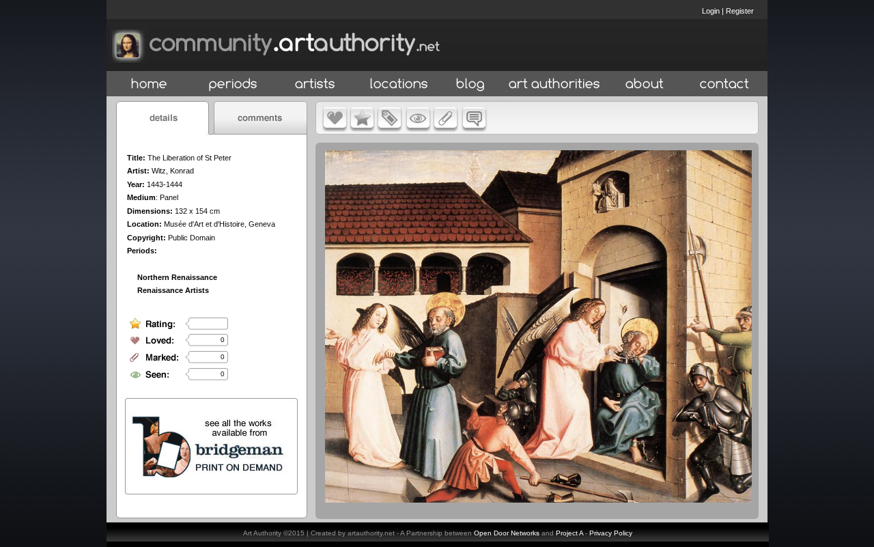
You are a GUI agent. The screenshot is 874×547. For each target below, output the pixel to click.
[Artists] (315, 84)
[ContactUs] (724, 84)
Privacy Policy (610, 533)
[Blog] (470, 84)
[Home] (149, 84)
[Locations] (398, 84)
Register (740, 11)
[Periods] (233, 84)
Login (711, 11)
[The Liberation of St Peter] (538, 499)
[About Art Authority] (644, 84)
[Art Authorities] (554, 84)
